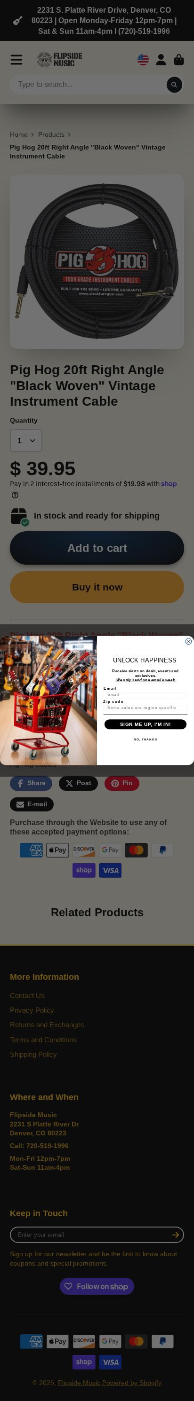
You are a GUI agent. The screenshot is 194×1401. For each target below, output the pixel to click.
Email (110, 688)
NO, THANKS (145, 739)
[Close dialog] (189, 641)
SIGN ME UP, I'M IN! (145, 724)
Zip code (113, 702)
